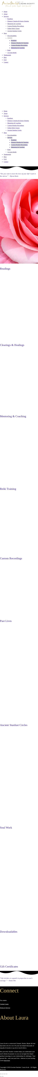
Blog (5, 57)
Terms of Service (5, 1008)
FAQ (5, 60)
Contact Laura (4, 1004)
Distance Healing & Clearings (19, 43)
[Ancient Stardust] (18, 7)
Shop (5, 33)
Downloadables (12, 36)
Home (5, 11)
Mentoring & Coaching (14, 23)
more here (7, 1060)
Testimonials (7, 55)
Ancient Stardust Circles (14, 31)
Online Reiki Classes (13, 28)
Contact (6, 62)
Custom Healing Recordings (15, 26)
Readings (10, 19)
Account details (11, 52)
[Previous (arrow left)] (0, 1076)
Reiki (9, 50)
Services (6, 16)
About (5, 14)
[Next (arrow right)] (2, 1076)
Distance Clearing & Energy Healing (18, 21)
